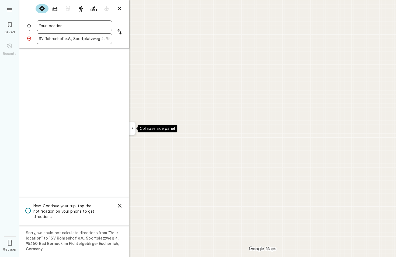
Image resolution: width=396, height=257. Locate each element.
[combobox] (74, 25)
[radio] (42, 8)
